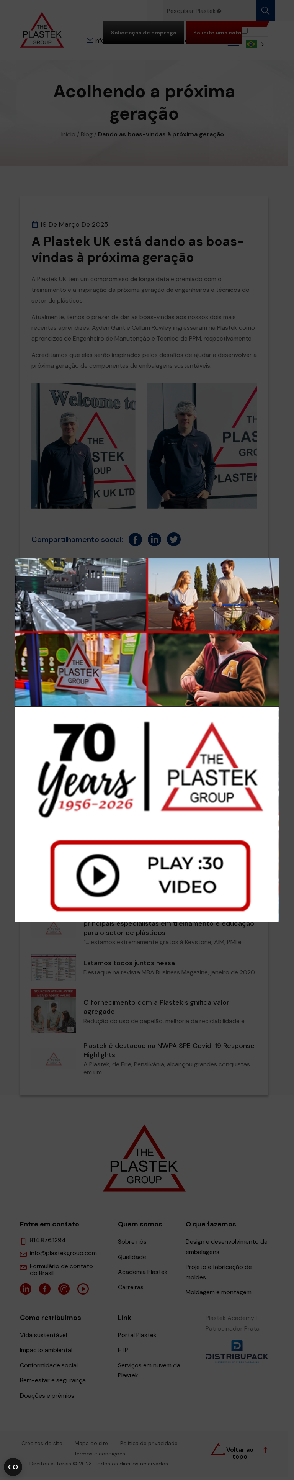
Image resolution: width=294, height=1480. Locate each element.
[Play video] (147, 740)
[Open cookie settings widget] (13, 1467)
